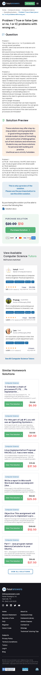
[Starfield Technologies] (8, 669)
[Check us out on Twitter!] (15, 605)
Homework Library (14, 10)
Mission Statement (9, 615)
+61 (33, 282)
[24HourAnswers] (11, 3)
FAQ (3, 621)
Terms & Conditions (9, 642)
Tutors (4, 645)
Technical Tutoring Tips (30, 631)
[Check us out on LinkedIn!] (11, 605)
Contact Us (25, 625)
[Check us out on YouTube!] (19, 605)
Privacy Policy (7, 638)
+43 (33, 312)
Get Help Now (30, 3)
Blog (4, 652)
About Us (24, 611)
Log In (4, 648)
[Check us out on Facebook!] (7, 605)
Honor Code (6, 628)
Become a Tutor (8, 618)
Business (28, 282)
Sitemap (24, 628)
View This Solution (13, 404)
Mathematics (9, 282)
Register (5, 625)
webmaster (5, 663)
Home (4, 10)
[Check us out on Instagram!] (3, 605)
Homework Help (26, 615)
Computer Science (28, 10)
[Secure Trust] (25, 669)
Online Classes (26, 621)
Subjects (5, 635)
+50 (27, 343)
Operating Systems (10, 12)
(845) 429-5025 (10, 601)
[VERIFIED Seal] (37, 669)
